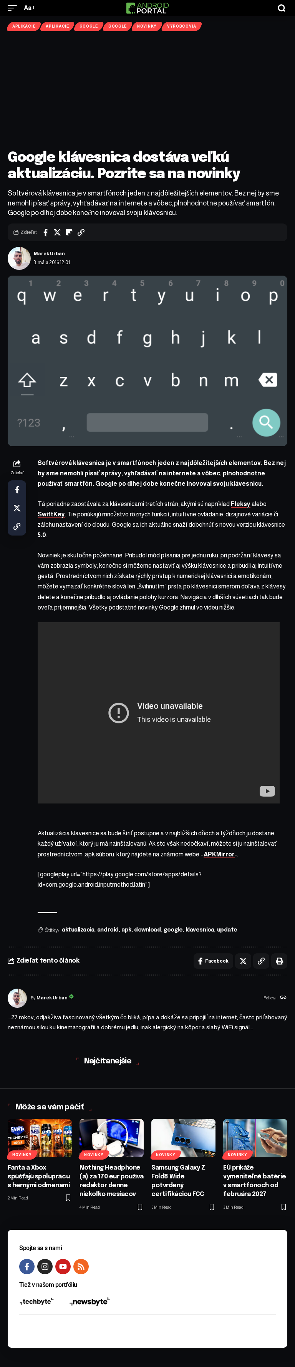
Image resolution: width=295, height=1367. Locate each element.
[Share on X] (57, 232)
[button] (14, 8)
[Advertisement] (147, 90)
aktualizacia (78, 930)
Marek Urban (49, 253)
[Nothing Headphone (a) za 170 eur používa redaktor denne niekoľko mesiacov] (112, 1138)
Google (89, 26)
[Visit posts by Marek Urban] (19, 258)
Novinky (147, 26)
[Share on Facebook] (45, 232)
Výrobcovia (181, 26)
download (147, 930)
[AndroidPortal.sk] (147, 8)
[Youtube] (63, 1266)
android (108, 930)
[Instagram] (45, 1266)
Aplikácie (23, 26)
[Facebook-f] (27, 1266)
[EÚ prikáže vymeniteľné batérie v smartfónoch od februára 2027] (255, 1138)
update (227, 930)
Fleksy (240, 504)
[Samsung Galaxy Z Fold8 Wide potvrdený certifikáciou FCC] (183, 1138)
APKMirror (219, 854)
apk (126, 930)
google (173, 930)
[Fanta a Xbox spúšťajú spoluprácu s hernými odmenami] (40, 1138)
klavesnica (200, 930)
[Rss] (81, 1266)
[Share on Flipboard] (69, 232)
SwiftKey (51, 514)
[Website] (283, 998)
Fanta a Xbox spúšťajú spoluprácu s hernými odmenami (39, 1177)
